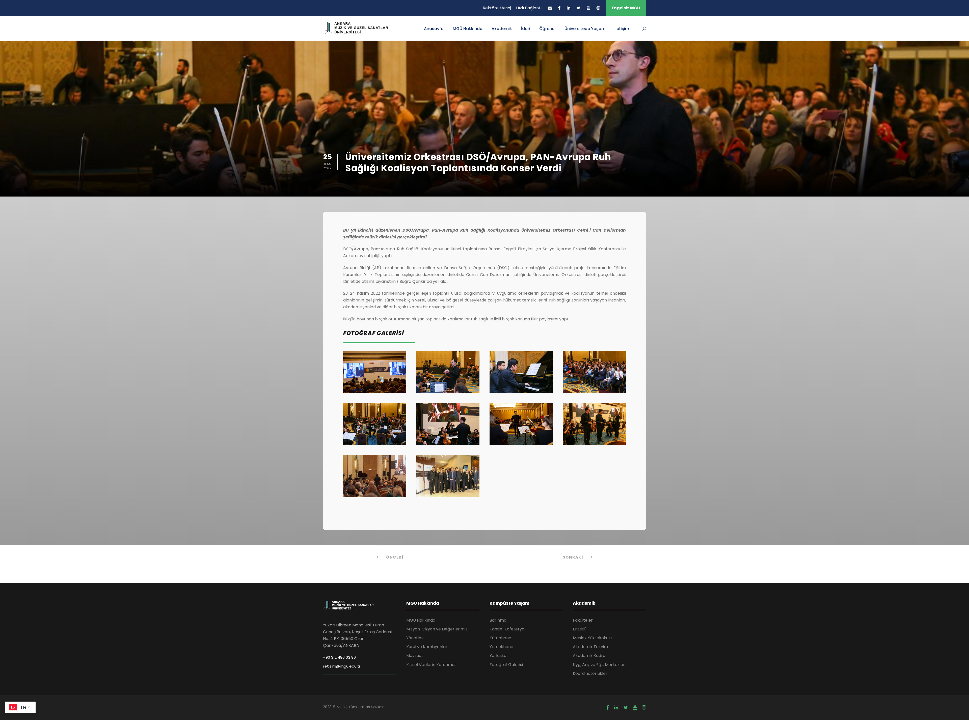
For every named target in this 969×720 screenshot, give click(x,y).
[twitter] (578, 8)
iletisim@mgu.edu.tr (341, 666)
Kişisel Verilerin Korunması (431, 665)
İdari (525, 29)
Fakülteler (583, 620)
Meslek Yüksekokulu (592, 638)
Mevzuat (414, 655)
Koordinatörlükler (590, 673)
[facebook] (559, 8)
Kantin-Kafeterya (507, 629)
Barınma (498, 620)
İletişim (621, 29)
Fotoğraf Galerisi (506, 665)
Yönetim (414, 638)
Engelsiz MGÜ (626, 8)
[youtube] (588, 8)
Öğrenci (547, 29)
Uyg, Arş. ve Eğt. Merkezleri (599, 665)
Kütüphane (500, 638)
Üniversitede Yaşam (584, 29)
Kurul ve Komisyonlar (426, 647)
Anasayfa (434, 29)
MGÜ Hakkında (467, 29)
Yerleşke (498, 655)
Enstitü (579, 629)
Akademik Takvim (590, 647)
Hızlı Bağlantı (529, 8)
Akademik (502, 29)
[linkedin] (568, 8)
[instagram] (598, 8)
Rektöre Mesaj (497, 8)
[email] (550, 8)
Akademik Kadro (589, 655)
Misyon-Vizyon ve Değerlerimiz (436, 629)
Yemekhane (501, 647)
